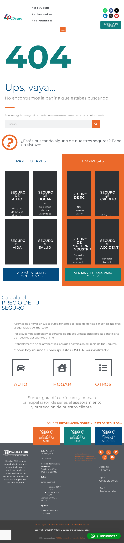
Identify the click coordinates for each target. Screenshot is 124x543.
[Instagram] (111, 16)
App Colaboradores (42, 14)
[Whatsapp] (105, 10)
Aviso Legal (40, 524)
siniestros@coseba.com (83, 454)
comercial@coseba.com (84, 460)
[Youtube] (116, 16)
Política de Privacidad (58, 524)
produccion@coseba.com (84, 456)
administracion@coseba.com (85, 458)
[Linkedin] (105, 16)
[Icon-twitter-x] (108, 452)
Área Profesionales (42, 20)
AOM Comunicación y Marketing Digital (70, 538)
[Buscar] (96, 124)
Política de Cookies (80, 524)
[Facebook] (111, 10)
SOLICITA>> (84, 423)
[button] (63, 29)
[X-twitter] (116, 10)
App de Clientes (40, 7)
